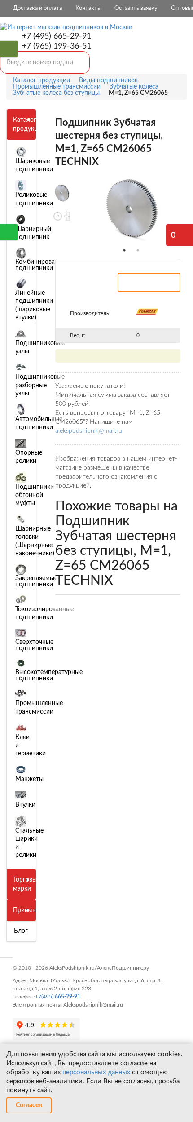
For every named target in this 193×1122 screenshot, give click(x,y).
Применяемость (36, 910)
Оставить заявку (136, 8)
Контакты (88, 8)
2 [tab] (137, 250)
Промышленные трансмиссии (39, 707)
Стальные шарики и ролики (29, 843)
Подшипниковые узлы (40, 347)
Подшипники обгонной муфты (34, 495)
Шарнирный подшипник (33, 233)
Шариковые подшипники (34, 165)
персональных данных (96, 1072)
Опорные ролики (28, 457)
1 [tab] (124, 250)
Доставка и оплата (37, 8)
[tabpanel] (131, 209)
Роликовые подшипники (34, 199)
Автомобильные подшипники (38, 423)
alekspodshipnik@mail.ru (88, 431)
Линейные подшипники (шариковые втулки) (34, 305)
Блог (21, 931)
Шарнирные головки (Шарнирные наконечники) (34, 541)
